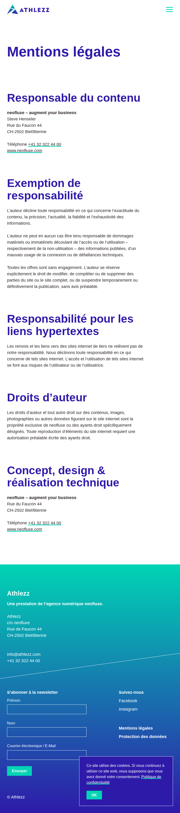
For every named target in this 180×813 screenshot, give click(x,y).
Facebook (128, 700)
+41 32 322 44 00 (44, 144)
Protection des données (143, 736)
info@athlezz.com (24, 654)
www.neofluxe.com (24, 150)
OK (94, 795)
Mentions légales (136, 728)
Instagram (128, 709)
